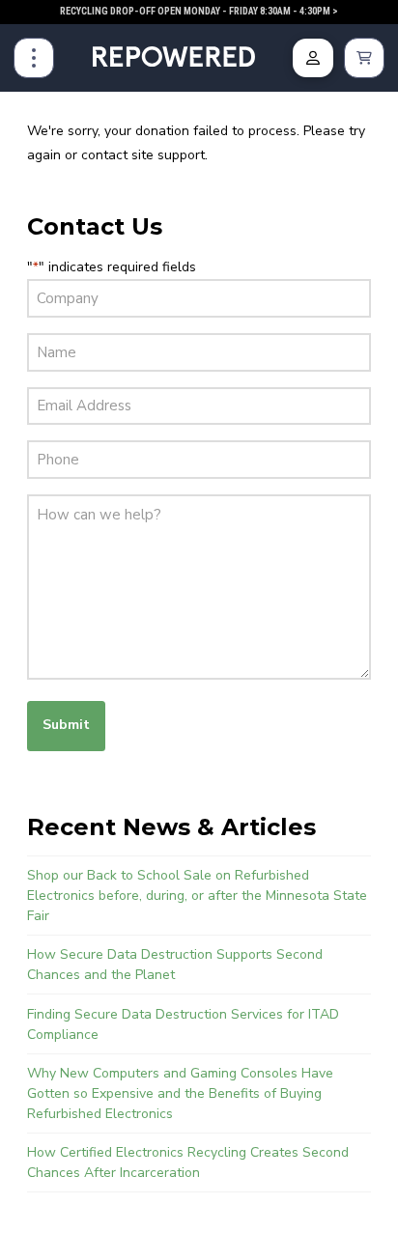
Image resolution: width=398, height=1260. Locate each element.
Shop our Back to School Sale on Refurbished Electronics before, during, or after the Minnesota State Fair (197, 895)
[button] (34, 58)
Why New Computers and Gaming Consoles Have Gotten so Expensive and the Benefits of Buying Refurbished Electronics (180, 1093)
